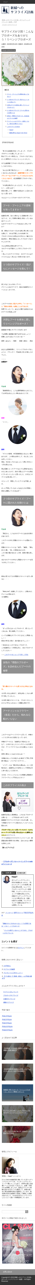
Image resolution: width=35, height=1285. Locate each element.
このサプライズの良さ (13, 126)
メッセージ (9, 912)
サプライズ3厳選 (9, 969)
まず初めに (7, 966)
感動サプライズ (8, 1002)
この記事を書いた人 (9, 873)
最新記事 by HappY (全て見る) (18, 133)
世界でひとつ (18, 912)
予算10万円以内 (7, 1026)
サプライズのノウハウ (10, 992)
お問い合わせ (7, 1271)
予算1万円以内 (7, 1016)
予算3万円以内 (28, 912)
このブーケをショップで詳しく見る (16, 654)
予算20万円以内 (7, 1030)
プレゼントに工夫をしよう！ (13, 973)
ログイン (21, 947)
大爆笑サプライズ (9, 999)
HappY (11, 130)
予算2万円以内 (7, 1019)
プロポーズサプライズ (8, 50)
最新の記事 (22, 873)
